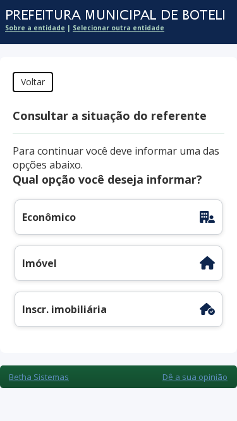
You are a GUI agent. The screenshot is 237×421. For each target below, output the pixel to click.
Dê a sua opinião (195, 376)
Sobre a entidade (35, 27)
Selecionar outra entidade (118, 27)
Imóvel (39, 263)
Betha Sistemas (39, 376)
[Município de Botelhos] (112, 15)
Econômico (49, 217)
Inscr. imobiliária (64, 309)
